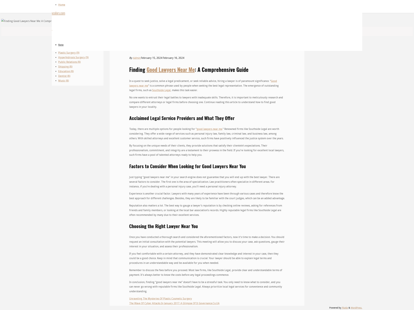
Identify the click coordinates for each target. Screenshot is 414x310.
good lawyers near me (209, 129)
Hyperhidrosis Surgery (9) (73, 57)
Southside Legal (161, 90)
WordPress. (356, 307)
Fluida (344, 307)
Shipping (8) (65, 66)
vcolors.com (58, 12)
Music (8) (63, 80)
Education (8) (66, 71)
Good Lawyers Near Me (171, 70)
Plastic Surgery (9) (68, 52)
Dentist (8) (64, 76)
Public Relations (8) (69, 61)
